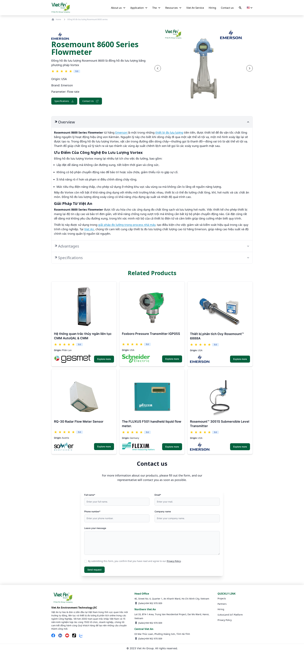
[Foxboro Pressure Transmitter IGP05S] (152, 306)
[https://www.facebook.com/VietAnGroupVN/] (53, 636)
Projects (222, 598)
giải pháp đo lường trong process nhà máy (126, 225)
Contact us (88, 101)
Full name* (89, 494)
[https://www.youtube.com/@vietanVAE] (67, 636)
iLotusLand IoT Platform (230, 614)
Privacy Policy (174, 561)
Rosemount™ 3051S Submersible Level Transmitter (219, 424)
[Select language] (250, 7)
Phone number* (92, 511)
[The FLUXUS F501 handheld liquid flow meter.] (152, 394)
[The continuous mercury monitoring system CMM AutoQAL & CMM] (84, 306)
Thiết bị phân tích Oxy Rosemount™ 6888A (217, 336)
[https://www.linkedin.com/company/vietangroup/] (60, 636)
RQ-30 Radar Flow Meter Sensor (78, 421)
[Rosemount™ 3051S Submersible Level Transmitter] (220, 394)
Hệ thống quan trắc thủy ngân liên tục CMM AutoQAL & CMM (83, 336)
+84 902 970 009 (153, 603)
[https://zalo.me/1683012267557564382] (81, 636)
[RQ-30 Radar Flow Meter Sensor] (84, 394)
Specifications (61, 101)
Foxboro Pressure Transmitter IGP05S (151, 334)
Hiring (221, 609)
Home (58, 19)
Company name (163, 511)
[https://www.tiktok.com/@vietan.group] (74, 636)
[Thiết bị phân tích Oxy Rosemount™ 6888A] (220, 306)
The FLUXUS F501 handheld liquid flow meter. (151, 424)
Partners (222, 603)
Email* (158, 494)
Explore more (104, 359)
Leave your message (95, 528)
